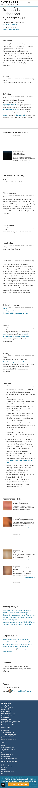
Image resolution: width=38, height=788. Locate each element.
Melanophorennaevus (10, 622)
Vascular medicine (6, 725)
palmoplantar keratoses (11, 109)
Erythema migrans (6, 766)
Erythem (3, 764)
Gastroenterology (6, 713)
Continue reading (30, 163)
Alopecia (6, 115)
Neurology (4, 719)
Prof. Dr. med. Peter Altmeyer (21, 691)
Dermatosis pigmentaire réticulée (14, 615)
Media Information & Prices (9, 758)
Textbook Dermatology (7, 732)
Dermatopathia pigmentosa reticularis (16, 313)
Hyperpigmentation (23, 639)
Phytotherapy (5, 723)
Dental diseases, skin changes (18, 612)
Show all (28, 624)
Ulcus (3, 773)
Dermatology (5, 711)
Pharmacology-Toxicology (8, 721)
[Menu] (34, 3)
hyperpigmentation (9, 104)
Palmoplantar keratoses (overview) (16, 647)
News (3, 745)
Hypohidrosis (7, 642)
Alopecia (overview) (9, 639)
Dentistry (4, 709)
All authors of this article (10, 24)
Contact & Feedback (7, 755)
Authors (3, 751)
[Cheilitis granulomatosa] (7, 505)
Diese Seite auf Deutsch (9, 734)
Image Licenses (5, 756)
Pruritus (3, 770)
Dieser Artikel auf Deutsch (11, 29)
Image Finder (5, 730)
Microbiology (5, 717)
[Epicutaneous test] (7, 554)
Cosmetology (5, 708)
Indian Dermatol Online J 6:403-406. (20, 461)
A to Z (9, 706)
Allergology (4, 706)
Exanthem (4, 768)
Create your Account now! (18, 784)
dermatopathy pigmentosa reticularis (16, 362)
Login (12, 747)
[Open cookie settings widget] (3, 785)
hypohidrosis (20, 115)
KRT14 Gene (20, 619)
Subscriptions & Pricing (8, 749)
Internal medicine (6, 715)
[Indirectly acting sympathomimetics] (7, 155)
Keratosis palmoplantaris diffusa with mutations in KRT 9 (18, 645)
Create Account (5, 747)
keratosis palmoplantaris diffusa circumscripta (16, 335)
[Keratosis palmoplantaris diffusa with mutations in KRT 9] (7, 522)
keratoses (6, 334)
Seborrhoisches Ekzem (7, 771)
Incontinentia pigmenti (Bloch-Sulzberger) (15, 309)
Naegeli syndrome (16, 624)
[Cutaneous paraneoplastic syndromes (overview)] (7, 570)
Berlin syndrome (8, 610)
